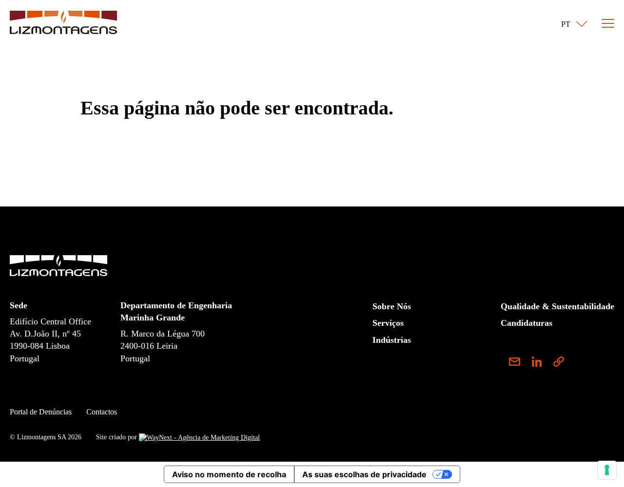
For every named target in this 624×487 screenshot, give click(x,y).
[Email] (518, 363)
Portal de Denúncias (41, 412)
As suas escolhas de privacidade (364, 474)
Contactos (101, 412)
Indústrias (391, 340)
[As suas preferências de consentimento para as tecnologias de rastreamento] (607, 470)
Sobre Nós (391, 306)
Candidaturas (526, 323)
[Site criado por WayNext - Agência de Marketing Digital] (199, 437)
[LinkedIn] (541, 363)
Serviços (388, 323)
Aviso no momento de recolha (229, 474)
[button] (572, 24)
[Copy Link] (558, 363)
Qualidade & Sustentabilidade (557, 306)
